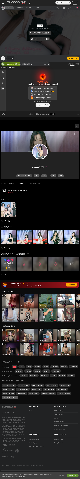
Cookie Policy (19, 477)
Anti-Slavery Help (59, 429)
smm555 (5, 362)
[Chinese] (15, 366)
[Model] (77, 126)
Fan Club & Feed (35, 183)
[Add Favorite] (3, 58)
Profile (3, 183)
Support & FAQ (58, 439)
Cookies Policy (59, 421)
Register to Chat (43, 105)
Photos (29, 8)
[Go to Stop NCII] (8, 457)
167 (5, 248)
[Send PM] (61, 175)
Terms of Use (58, 414)
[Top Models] (29, 3)
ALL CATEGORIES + (10, 398)
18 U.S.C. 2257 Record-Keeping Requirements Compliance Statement (22, 466)
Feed (37, 8)
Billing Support (58, 443)
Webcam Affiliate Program (36, 446)
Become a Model (34, 439)
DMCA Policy (58, 418)
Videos (20, 8)
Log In (75, 3)
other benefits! (46, 101)
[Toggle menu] (3, 3)
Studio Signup (33, 443)
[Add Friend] (53, 175)
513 (5, 221)
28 (5, 274)
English (7, 412)
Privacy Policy (58, 410)
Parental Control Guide (61, 425)
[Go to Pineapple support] (17, 451)
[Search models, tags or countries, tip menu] (77, 8)
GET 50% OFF (71, 284)
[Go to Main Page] (16, 3)
